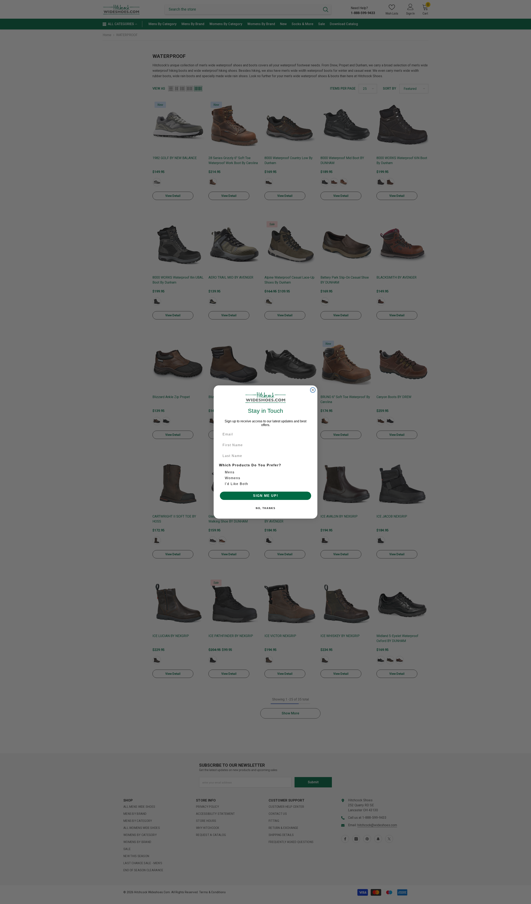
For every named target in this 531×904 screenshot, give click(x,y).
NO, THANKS (265, 508)
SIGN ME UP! (265, 495)
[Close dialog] (312, 389)
